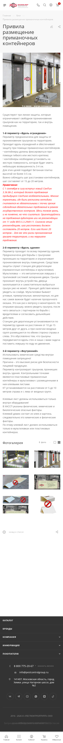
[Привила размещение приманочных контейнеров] (31, 80)
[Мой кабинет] (50, 5)
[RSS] (51, 26)
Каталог (8, 620)
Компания (9, 637)
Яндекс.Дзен (44, 696)
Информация (11, 645)
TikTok (53, 696)
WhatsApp (35, 696)
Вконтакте (10, 696)
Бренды (7, 628)
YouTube (27, 696)
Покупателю (11, 653)
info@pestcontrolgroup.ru (34, 672)
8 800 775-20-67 (24, 666)
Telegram (18, 696)
